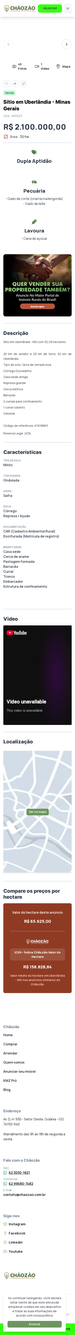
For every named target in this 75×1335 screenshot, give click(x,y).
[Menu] (68, 8)
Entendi (34, 1324)
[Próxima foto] (67, 44)
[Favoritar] (6, 83)
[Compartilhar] (15, 83)
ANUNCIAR (50, 8)
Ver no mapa (37, 812)
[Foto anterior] (8, 44)
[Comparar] (23, 83)
